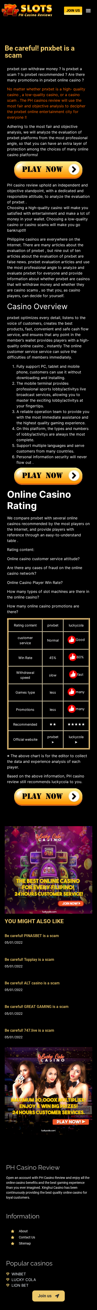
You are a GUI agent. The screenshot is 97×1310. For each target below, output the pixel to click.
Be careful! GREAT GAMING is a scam (37, 1006)
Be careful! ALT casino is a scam (32, 983)
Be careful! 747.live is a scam (29, 1030)
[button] (88, 11)
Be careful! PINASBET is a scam (32, 936)
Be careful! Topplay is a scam (29, 959)
